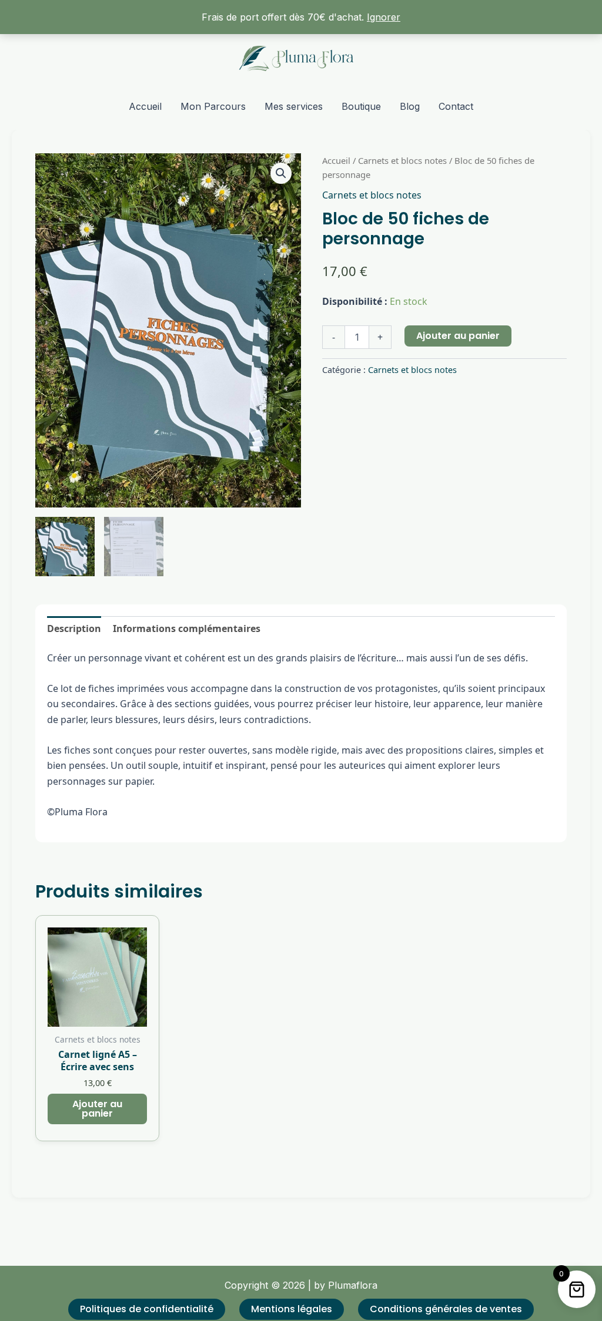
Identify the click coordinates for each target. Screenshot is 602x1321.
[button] (281, 173)
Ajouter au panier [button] (97, 1108)
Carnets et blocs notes (402, 160)
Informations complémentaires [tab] (186, 628)
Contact (456, 106)
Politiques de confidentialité (146, 1309)
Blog (410, 106)
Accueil (145, 106)
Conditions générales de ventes (446, 1309)
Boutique (361, 106)
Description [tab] (74, 628)
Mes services (294, 106)
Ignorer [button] (383, 17)
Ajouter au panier (458, 335)
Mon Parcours (213, 106)
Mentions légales (291, 1309)
